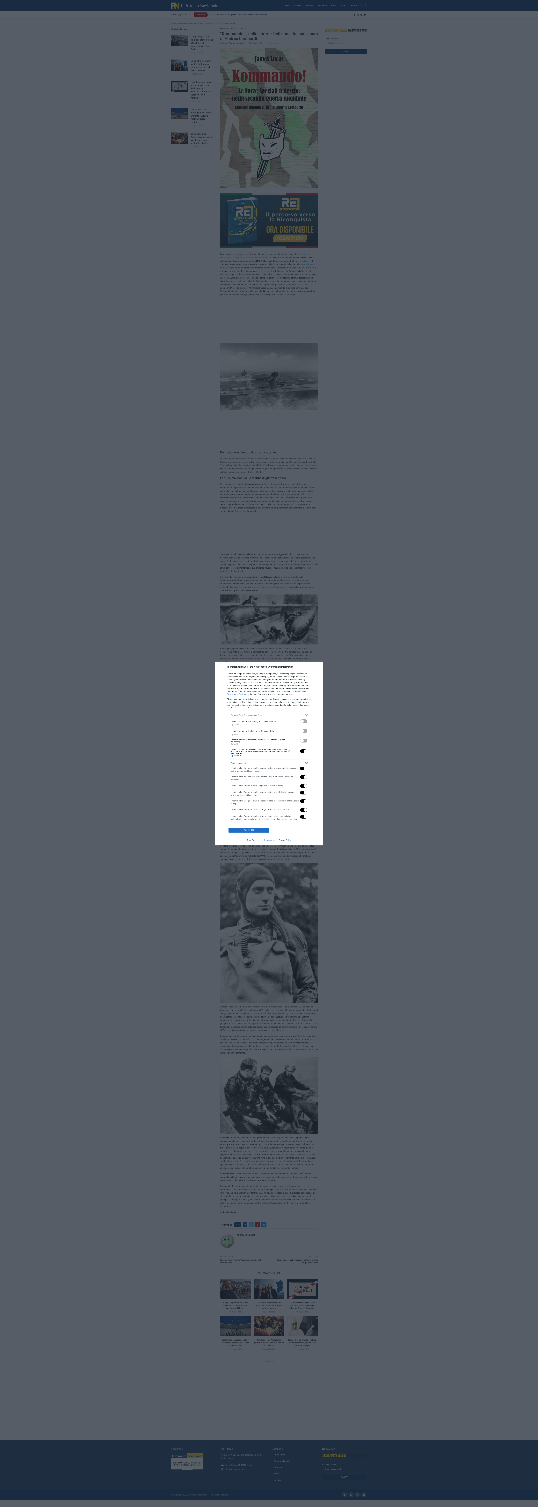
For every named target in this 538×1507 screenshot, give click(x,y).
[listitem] (269, 715)
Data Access (269, 840)
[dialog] (269, 753)
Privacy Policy (285, 840)
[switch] (303, 721)
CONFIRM (249, 830)
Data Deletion (253, 840)
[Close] (317, 667)
